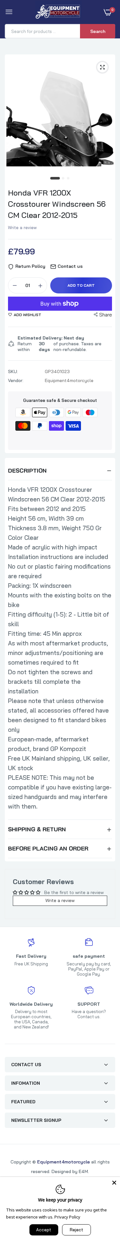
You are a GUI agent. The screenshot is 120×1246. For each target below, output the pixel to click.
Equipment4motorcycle (63, 1162)
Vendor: (15, 380)
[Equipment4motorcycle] (58, 12)
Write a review (22, 227)
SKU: (13, 371)
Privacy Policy (67, 1217)
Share (105, 315)
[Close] (114, 1182)
